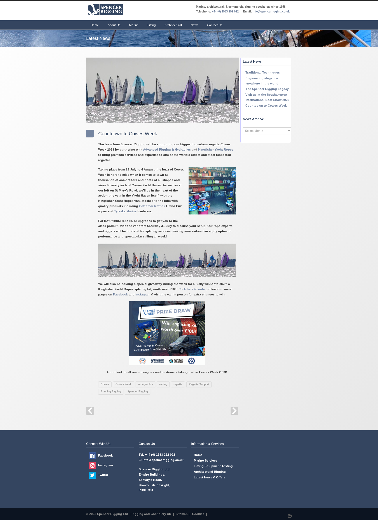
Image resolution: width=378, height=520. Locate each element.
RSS (287, 513)
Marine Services (205, 460)
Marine (134, 25)
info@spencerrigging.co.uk (163, 460)
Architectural (173, 25)
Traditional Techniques (262, 72)
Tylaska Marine (125, 211)
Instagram (142, 294)
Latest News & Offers (209, 477)
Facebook (120, 294)
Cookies (198, 514)
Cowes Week (124, 384)
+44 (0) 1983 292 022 (160, 454)
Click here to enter (192, 289)
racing (163, 384)
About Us (114, 25)
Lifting (151, 25)
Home (95, 25)
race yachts (145, 384)
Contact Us (214, 25)
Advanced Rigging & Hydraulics (167, 149)
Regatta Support (199, 384)
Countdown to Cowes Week (266, 105)
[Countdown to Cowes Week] (162, 90)
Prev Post (90, 411)
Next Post (234, 411)
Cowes (105, 384)
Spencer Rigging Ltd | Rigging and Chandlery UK (134, 514)
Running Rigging (111, 391)
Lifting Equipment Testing (213, 466)
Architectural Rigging (210, 471)
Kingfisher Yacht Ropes (215, 149)
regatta (177, 384)
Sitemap (182, 514)
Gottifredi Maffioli (152, 206)
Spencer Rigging (137, 391)
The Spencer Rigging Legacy (267, 89)
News (194, 25)
